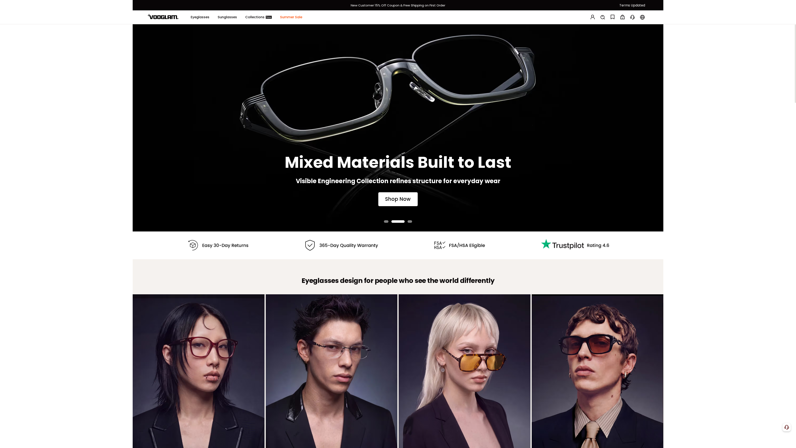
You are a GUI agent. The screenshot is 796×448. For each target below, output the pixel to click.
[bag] (622, 17)
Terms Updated (632, 5)
